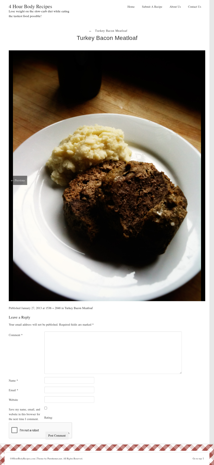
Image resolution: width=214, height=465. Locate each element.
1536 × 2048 (53, 308)
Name (13, 380)
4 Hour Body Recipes (30, 6)
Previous (18, 180)
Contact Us (194, 7)
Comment (16, 335)
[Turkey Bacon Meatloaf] (107, 175)
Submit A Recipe (152, 7)
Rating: (48, 417)
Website (13, 400)
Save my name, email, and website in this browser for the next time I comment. (24, 414)
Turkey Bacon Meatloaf (107, 38)
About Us (175, 7)
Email (13, 390)
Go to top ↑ (198, 458)
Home (131, 7)
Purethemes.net (54, 458)
